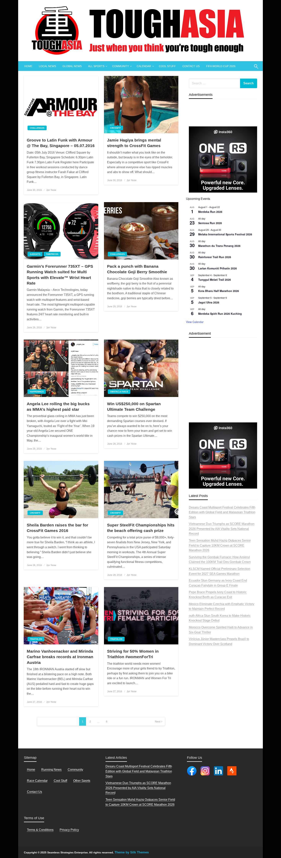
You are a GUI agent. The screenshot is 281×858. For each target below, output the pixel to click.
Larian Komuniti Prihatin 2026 (217, 268)
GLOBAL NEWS (72, 66)
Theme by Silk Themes (132, 852)
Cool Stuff (60, 780)
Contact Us (34, 791)
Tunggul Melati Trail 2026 (214, 279)
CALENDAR (144, 66)
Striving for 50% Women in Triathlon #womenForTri (133, 654)
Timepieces (52, 254)
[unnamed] (223, 159)
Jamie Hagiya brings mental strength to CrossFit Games (134, 143)
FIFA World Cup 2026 (221, 66)
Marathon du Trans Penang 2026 (219, 246)
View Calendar (195, 322)
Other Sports (81, 780)
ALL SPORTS (96, 66)
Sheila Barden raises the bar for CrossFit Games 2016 (57, 528)
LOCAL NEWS (47, 66)
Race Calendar (37, 780)
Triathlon (36, 639)
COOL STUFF (167, 66)
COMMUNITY (120, 66)
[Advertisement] (223, 388)
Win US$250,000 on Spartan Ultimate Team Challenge (134, 407)
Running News (51, 769)
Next (157, 721)
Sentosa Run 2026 (210, 223)
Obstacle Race (119, 391)
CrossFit (115, 128)
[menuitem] (28, 66)
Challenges (37, 128)
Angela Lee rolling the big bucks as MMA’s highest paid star (58, 407)
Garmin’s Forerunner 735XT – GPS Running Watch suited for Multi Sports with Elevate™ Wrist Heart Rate (60, 274)
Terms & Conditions (40, 829)
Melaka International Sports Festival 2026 (225, 234)
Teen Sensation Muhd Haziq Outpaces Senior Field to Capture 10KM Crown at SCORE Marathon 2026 (220, 545)
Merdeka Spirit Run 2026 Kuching (220, 314)
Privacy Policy (69, 829)
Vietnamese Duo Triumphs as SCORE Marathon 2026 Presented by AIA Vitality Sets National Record (221, 528)
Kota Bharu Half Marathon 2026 (218, 291)
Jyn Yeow (51, 190)
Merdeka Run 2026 (210, 212)
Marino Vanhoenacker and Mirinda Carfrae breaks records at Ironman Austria (60, 657)
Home (31, 769)
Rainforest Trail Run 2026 (214, 257)
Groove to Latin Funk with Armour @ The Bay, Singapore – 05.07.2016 (61, 143)
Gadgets (35, 254)
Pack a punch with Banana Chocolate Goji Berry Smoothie (137, 269)
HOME (28, 66)
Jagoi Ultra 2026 (208, 302)
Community (75, 769)
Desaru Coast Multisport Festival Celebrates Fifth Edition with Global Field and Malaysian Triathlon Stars (222, 512)
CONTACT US (191, 66)
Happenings (37, 391)
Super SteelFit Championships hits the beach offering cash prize (141, 528)
